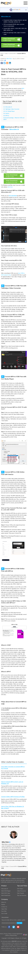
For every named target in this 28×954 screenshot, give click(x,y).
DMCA (7, 935)
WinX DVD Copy (5, 893)
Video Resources (21, 891)
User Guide (4, 913)
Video (6, 53)
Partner (3, 904)
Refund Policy (13, 935)
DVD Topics (20, 888)
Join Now (19, 923)
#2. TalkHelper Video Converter (11, 109)
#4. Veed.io (6, 113)
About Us (3, 902)
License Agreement (17, 933)
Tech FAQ (3, 911)
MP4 (23, 88)
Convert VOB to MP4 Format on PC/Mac (13, 796)
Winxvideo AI (5, 16)
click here (10, 187)
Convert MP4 (12, 53)
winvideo (16, 9)
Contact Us (4, 906)
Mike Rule (9, 58)
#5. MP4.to (6, 115)
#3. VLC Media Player (9, 111)
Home (2, 53)
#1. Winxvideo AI (8, 107)
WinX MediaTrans (5, 895)
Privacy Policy (7, 933)
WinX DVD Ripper (5, 891)
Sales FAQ (4, 909)
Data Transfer (20, 893)
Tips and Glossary (21, 895)
